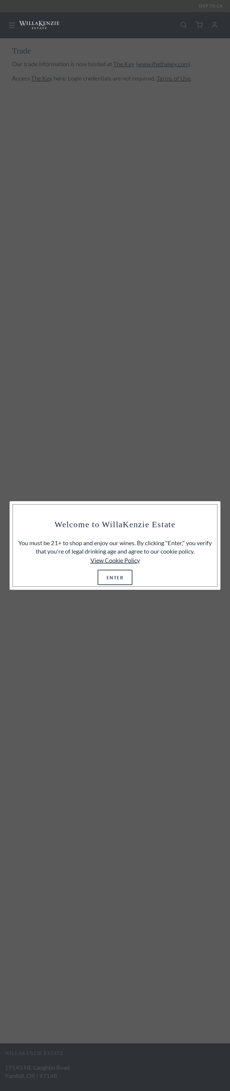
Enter (115, 577)
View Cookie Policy (115, 560)
